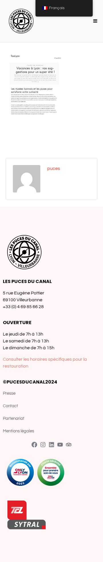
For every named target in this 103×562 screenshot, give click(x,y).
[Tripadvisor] (68, 444)
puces (53, 168)
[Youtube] (60, 444)
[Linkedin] (51, 444)
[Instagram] (43, 444)
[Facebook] (34, 444)
